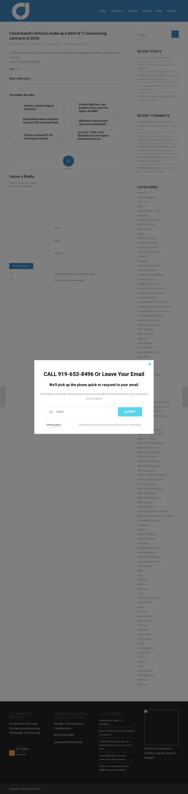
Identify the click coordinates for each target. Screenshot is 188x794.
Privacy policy (54, 425)
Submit (130, 411)
